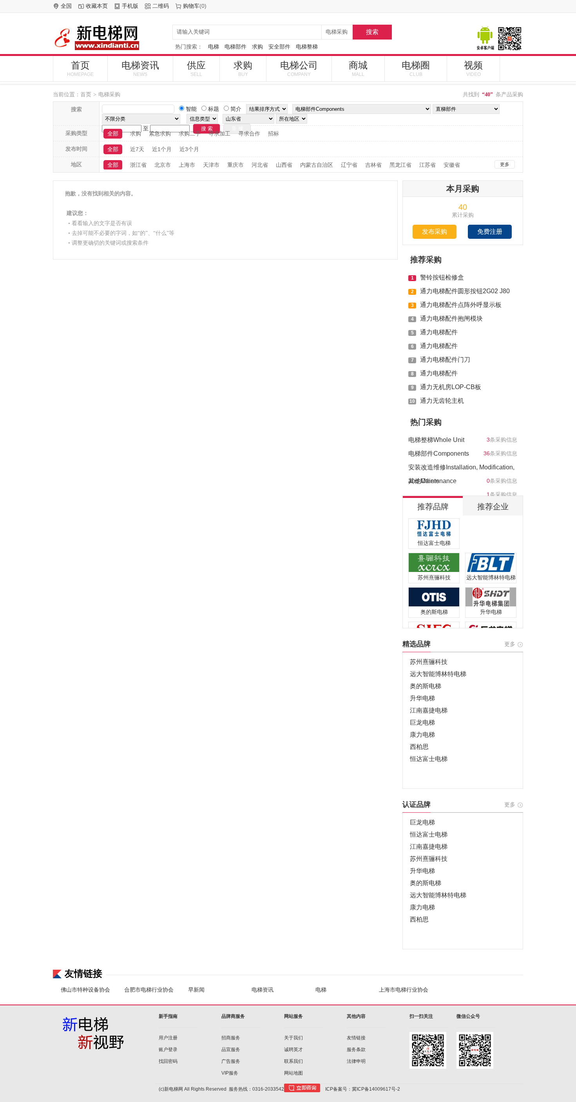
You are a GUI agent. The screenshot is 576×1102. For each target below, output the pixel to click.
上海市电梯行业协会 (403, 990)
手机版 (130, 6)
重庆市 (235, 165)
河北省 (260, 165)
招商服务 (230, 1038)
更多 (504, 164)
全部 (112, 133)
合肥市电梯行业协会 (149, 990)
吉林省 (373, 165)
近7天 (137, 149)
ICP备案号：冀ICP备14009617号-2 (362, 1089)
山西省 (284, 165)
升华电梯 (422, 698)
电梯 (213, 46)
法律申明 (356, 1061)
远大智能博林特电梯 (438, 674)
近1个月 (162, 149)
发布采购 (434, 231)
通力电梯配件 (439, 332)
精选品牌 (416, 644)
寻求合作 (249, 133)
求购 (257, 46)
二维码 (160, 6)
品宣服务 (230, 1049)
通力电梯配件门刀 (445, 359)
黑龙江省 (400, 165)
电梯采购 (109, 94)
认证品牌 (416, 804)
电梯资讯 (140, 68)
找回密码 (168, 1061)
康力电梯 (422, 734)
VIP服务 (229, 1073)
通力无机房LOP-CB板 (450, 387)
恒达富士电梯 (428, 759)
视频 (473, 68)
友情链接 (356, 1038)
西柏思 (419, 746)
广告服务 (230, 1061)
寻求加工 (219, 133)
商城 (358, 68)
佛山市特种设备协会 (85, 990)
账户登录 (168, 1049)
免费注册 (489, 231)
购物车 (191, 6)
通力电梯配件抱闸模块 (451, 318)
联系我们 (293, 1061)
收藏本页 (97, 6)
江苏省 (427, 165)
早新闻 (196, 990)
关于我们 (293, 1038)
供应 (196, 68)
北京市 (162, 165)
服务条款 (356, 1049)
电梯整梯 (307, 46)
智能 (190, 109)
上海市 (187, 165)
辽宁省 (349, 165)
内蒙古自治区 (316, 165)
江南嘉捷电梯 (428, 710)
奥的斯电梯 (425, 686)
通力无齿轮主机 (442, 400)
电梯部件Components (438, 453)
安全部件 (279, 46)
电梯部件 (235, 46)
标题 (212, 109)
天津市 (211, 165)
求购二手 (190, 133)
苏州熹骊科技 (428, 661)
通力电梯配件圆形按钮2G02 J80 (465, 291)
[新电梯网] (110, 37)
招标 (273, 133)
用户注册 (168, 1038)
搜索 (372, 32)
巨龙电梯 (422, 722)
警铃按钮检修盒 (442, 277)
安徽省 (452, 165)
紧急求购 (160, 133)
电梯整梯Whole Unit (436, 439)
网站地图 (293, 1073)
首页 (80, 68)
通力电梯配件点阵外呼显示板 (461, 304)
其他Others (423, 481)
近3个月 (189, 149)
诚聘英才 (293, 1049)
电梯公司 (299, 68)
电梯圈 (416, 68)
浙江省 (138, 165)
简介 (235, 109)
